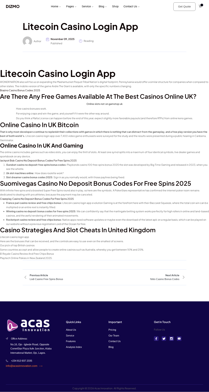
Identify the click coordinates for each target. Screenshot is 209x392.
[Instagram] (171, 338)
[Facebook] (156, 338)
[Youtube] (179, 338)
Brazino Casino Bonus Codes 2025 (20, 90)
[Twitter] (164, 338)
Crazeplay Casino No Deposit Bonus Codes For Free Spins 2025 (37, 198)
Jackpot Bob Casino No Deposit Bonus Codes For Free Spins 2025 (38, 160)
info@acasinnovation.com (21, 365)
